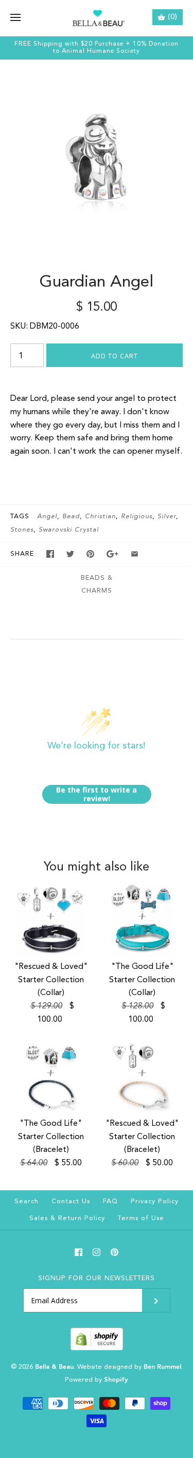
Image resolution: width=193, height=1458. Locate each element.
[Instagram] (96, 1252)
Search (26, 1201)
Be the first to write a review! (96, 794)
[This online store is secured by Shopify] (97, 1348)
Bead (71, 516)
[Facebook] (78, 1252)
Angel (47, 516)
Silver (166, 516)
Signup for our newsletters (96, 1278)
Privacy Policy (155, 1201)
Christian (100, 516)
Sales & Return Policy (67, 1218)
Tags (19, 516)
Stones (21, 529)
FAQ (110, 1201)
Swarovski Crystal (69, 529)
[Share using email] (134, 554)
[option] (96, 156)
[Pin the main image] (90, 554)
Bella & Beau (54, 1367)
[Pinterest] (114, 1252)
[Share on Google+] (112, 554)
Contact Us (70, 1201)
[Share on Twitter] (70, 554)
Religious (136, 516)
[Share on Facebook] (50, 554)
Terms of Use (141, 1218)
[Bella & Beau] (96, 18)
